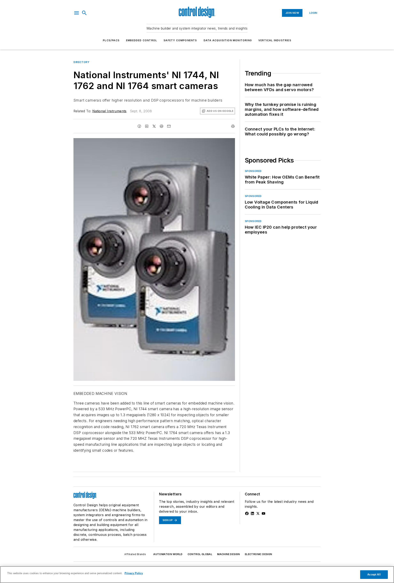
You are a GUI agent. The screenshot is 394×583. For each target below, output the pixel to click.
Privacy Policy (134, 573)
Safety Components (180, 40)
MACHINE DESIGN (228, 554)
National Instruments (109, 111)
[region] (197, 574)
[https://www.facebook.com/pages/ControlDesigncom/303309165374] (247, 513)
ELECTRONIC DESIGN (258, 554)
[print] (233, 126)
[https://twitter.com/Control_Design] (258, 513)
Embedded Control (141, 40)
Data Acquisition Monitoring (228, 40)
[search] (84, 13)
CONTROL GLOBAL (200, 554)
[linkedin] (147, 126)
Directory (81, 62)
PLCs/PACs (111, 40)
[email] (169, 126)
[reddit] (161, 126)
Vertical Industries (274, 40)
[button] (76, 13)
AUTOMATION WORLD (167, 554)
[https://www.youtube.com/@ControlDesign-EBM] (263, 513)
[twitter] (154, 126)
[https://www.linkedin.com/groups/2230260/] (252, 513)
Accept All (373, 574)
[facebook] (139, 126)
